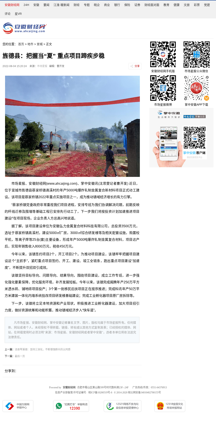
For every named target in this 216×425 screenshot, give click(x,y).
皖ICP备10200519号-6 (100, 392)
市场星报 (42, 66)
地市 (30, 44)
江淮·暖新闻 (61, 5)
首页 (21, 44)
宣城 (40, 44)
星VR (18, 13)
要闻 (46, 5)
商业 (107, 5)
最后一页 (20, 356)
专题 (87, 5)
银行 (117, 5)
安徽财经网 (12, 5)
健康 (177, 5)
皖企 (97, 5)
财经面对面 (151, 5)
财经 (77, 5)
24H (26, 5)
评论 (8, 13)
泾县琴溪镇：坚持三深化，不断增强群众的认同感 (42, 349)
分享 (137, 66)
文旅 (187, 5)
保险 (127, 5)
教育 (166, 5)
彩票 (197, 5)
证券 (137, 5)
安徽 (36, 5)
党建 (207, 5)
